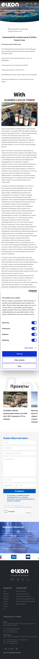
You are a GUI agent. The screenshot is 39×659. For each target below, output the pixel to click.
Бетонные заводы (21, 591)
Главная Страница (15, 16)
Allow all (19, 354)
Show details (29, 348)
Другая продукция (21, 604)
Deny (19, 366)
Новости (5, 601)
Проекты (26, 16)
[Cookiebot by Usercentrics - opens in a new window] (28, 291)
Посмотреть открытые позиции (15, 548)
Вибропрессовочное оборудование (25, 601)
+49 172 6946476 (23, 640)
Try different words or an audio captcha (22, 507)
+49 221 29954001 (11, 640)
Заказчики (6, 599)
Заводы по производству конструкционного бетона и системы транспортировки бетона (25, 596)
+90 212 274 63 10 (12, 630)
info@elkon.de (13, 643)
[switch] (34, 328)
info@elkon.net (13, 632)
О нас (4, 591)
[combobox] (9, 485)
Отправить (19, 491)
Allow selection (19, 360)
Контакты (5, 606)
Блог (4, 609)
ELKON (26, 575)
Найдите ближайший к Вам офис (12, 652)
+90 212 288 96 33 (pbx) (13, 628)
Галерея (5, 604)
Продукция (6, 594)
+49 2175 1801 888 (12, 641)
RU (27, 4)
